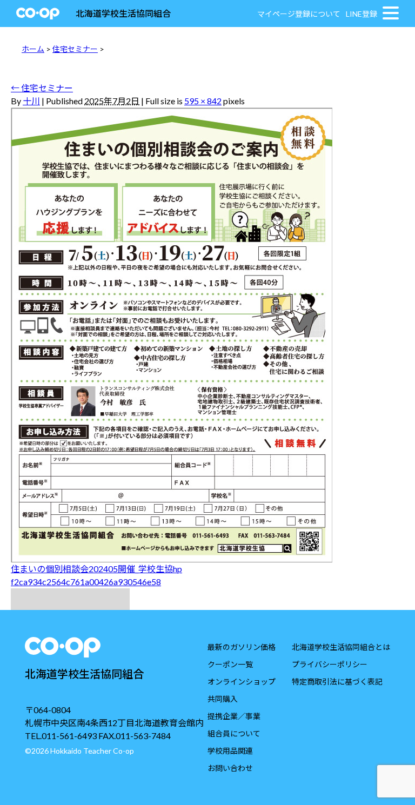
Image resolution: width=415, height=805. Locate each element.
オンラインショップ (242, 681)
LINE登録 (361, 13)
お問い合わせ (230, 768)
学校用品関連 (230, 750)
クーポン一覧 (230, 664)
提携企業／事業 (234, 716)
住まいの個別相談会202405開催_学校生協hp (96, 569)
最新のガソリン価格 (242, 647)
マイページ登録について (298, 13)
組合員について (234, 733)
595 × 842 (203, 101)
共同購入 (223, 698)
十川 (31, 101)
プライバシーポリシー (329, 664)
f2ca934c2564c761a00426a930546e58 (86, 581)
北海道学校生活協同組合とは (341, 647)
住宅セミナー (75, 48)
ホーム (33, 48)
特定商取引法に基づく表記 (337, 681)
